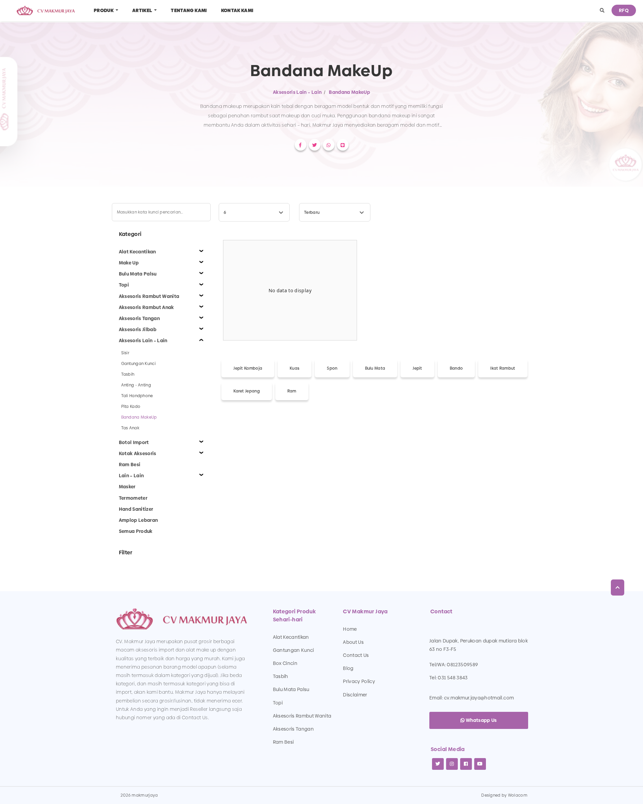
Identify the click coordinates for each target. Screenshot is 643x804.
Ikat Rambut (502, 368)
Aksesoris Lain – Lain (297, 92)
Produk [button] (104, 10)
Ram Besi (283, 742)
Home (350, 629)
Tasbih (280, 676)
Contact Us (356, 655)
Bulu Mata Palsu (291, 689)
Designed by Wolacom (504, 795)
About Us (353, 642)
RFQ (624, 10)
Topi (278, 702)
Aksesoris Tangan (293, 729)
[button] (602, 10)
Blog (348, 668)
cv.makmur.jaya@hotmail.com (479, 697)
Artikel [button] (142, 10)
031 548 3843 (453, 677)
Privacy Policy (359, 681)
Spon (332, 368)
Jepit (417, 368)
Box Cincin (285, 663)
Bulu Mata (375, 368)
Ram (291, 391)
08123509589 (462, 664)
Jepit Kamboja (247, 368)
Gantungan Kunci (293, 650)
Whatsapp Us (481, 720)
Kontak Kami (237, 10)
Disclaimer (355, 694)
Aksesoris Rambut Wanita (302, 716)
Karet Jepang (246, 391)
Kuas (294, 368)
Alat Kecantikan (291, 637)
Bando (456, 368)
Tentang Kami (189, 10)
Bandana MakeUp (349, 92)
